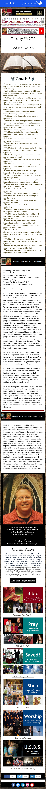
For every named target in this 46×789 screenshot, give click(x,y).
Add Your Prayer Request (23, 580)
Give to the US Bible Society (23, 769)
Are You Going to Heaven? (23, 677)
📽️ (13, 79)
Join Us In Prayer (23, 646)
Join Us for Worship (23, 738)
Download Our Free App (23, 615)
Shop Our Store (23, 707)
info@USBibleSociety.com (26, 532)
